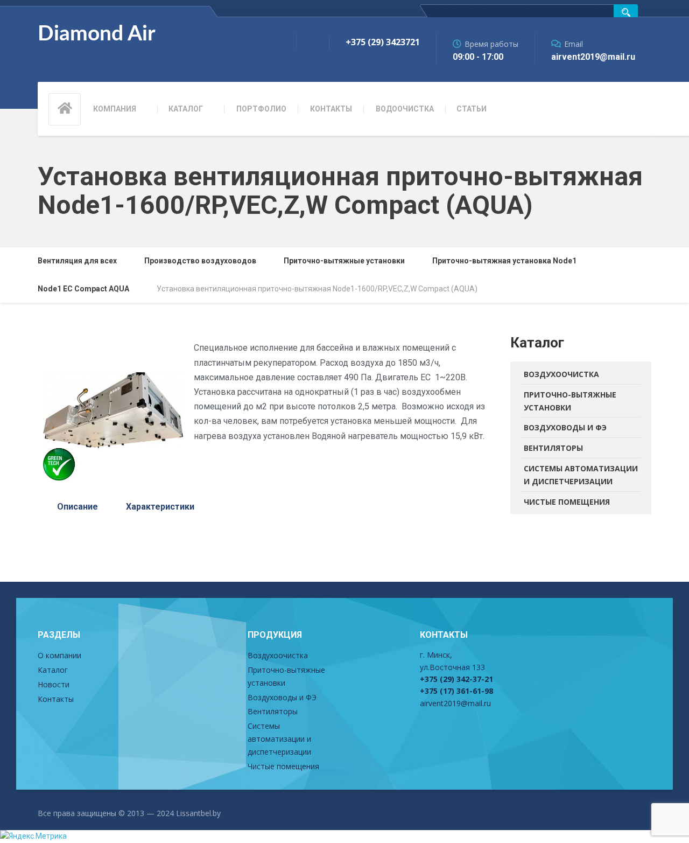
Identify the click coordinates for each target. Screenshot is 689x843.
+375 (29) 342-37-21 (456, 679)
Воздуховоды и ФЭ (565, 427)
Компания (114, 108)
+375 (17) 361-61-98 (456, 691)
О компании (59, 655)
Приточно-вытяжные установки (570, 401)
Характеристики (160, 506)
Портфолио (261, 108)
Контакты (331, 108)
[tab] (77, 506)
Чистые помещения (567, 502)
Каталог (185, 108)
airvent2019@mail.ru (455, 703)
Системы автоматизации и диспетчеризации (581, 474)
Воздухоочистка (561, 374)
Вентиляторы (553, 448)
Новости (53, 684)
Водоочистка (405, 108)
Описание (77, 506)
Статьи (471, 108)
